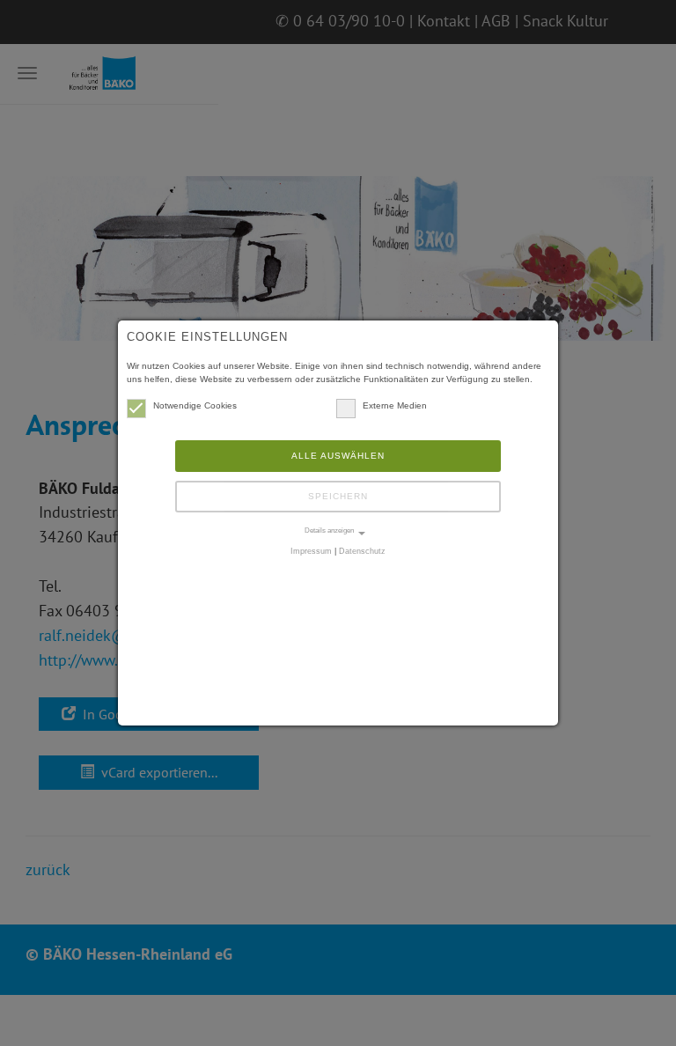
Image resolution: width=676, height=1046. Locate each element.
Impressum (311, 551)
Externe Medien (395, 405)
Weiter (640, 285)
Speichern (338, 496)
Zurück (35, 285)
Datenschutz (362, 551)
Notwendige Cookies (195, 405)
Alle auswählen (338, 455)
